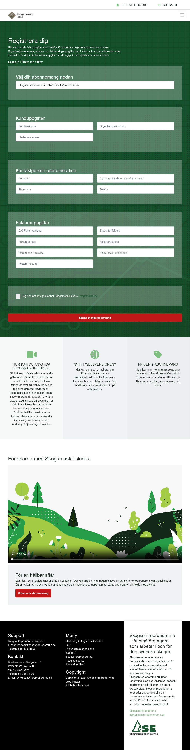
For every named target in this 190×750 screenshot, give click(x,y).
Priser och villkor (32, 61)
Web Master (73, 681)
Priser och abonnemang (33, 593)
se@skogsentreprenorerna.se (34, 677)
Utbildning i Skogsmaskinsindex (84, 641)
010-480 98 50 (26, 649)
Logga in (13, 61)
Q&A (68, 645)
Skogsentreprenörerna (79, 656)
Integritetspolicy (88, 296)
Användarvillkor (75, 664)
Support (70, 652)
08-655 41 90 (26, 673)
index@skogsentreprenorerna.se (36, 645)
